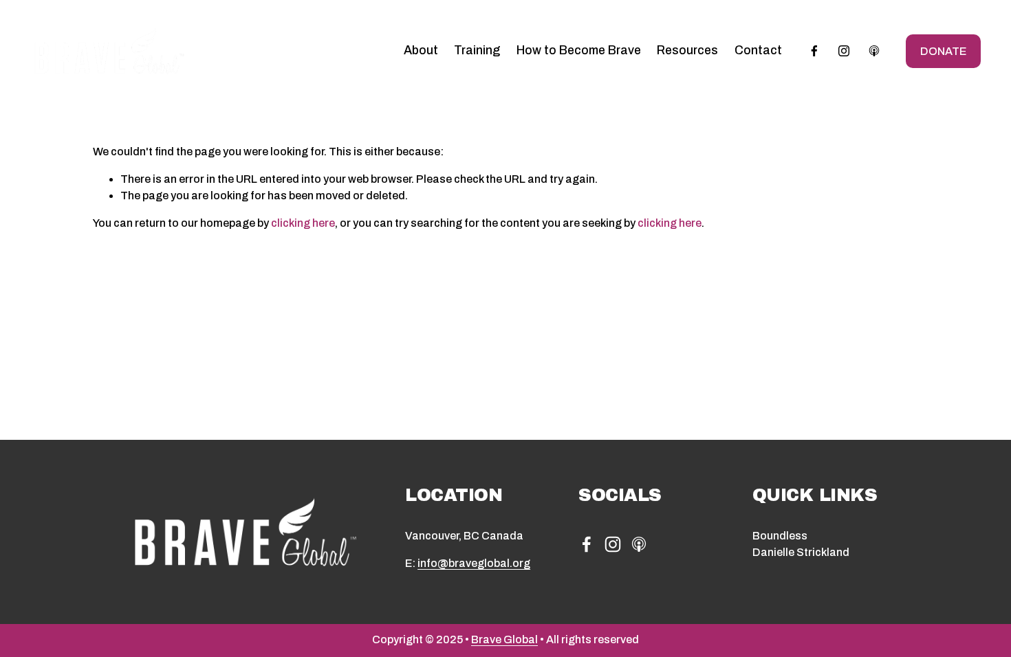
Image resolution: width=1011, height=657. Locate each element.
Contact (758, 50)
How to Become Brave (579, 50)
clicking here (303, 223)
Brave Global (504, 639)
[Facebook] (814, 51)
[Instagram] (844, 51)
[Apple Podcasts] (874, 51)
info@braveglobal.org (473, 563)
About (421, 50)
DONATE (943, 51)
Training (477, 50)
